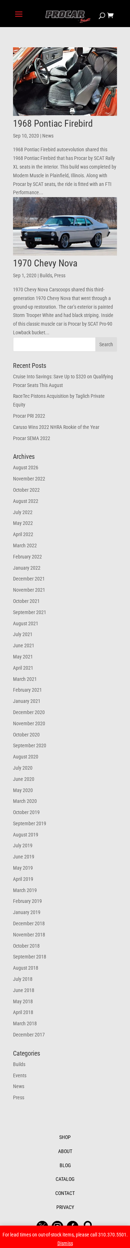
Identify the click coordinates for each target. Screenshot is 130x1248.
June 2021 (23, 645)
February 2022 (27, 557)
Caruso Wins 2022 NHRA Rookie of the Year (56, 427)
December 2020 (29, 712)
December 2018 (29, 923)
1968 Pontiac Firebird (53, 123)
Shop (65, 1137)
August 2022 (25, 501)
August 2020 (25, 757)
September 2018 (29, 957)
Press (59, 275)
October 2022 (26, 490)
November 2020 (29, 723)
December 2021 (29, 579)
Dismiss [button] (65, 1243)
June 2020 (23, 779)
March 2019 (25, 890)
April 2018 (23, 1012)
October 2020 (26, 735)
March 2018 (25, 1023)
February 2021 (27, 690)
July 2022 (22, 512)
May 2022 (23, 523)
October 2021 (26, 601)
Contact (65, 1193)
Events (19, 1075)
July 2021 (22, 634)
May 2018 (23, 1001)
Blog (65, 1165)
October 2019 (26, 812)
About (65, 1151)
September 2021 (29, 612)
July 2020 (22, 768)
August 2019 (25, 835)
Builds (46, 275)
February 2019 (27, 901)
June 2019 (23, 857)
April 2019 (23, 879)
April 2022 (23, 534)
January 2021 (26, 701)
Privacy (65, 1207)
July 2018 (22, 979)
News (47, 136)
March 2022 (25, 545)
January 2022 (26, 568)
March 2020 (25, 801)
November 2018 (29, 935)
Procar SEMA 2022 (31, 438)
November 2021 (29, 590)
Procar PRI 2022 (29, 416)
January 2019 (26, 912)
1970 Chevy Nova (45, 263)
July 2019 (22, 845)
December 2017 (29, 1035)
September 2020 (29, 745)
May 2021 (23, 657)
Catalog (65, 1179)
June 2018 (23, 990)
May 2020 (23, 790)
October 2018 (26, 946)
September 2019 (29, 823)
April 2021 (23, 668)
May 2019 (23, 868)
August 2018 (25, 968)
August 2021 (25, 623)
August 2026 (25, 467)
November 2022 (29, 479)
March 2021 (25, 679)
